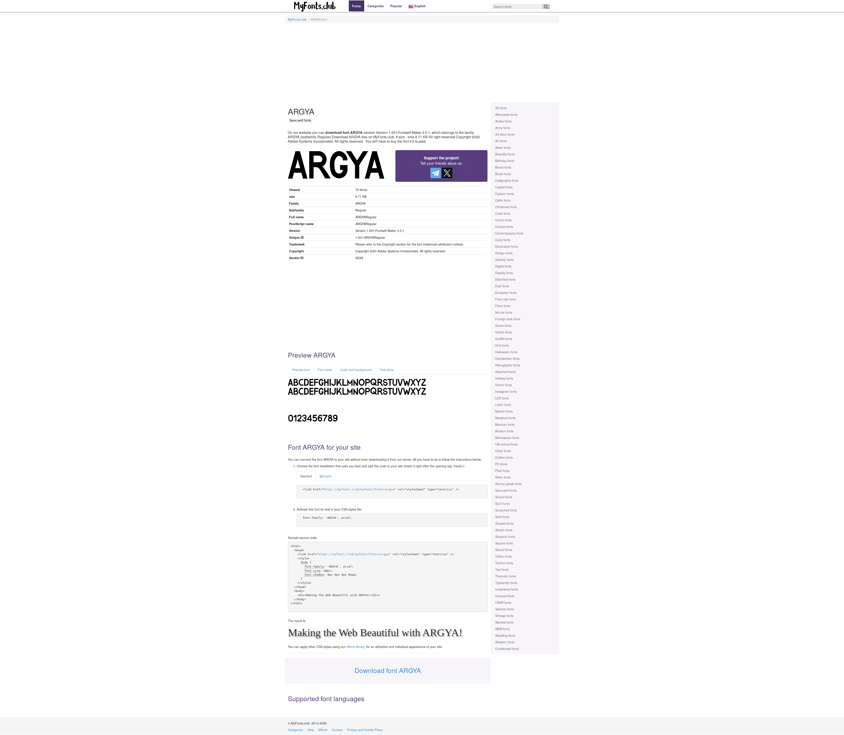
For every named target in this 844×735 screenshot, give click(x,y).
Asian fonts (503, 147)
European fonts (506, 292)
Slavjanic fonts (505, 536)
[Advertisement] (422, 65)
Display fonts (504, 273)
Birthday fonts (504, 160)
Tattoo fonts (503, 556)
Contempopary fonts (509, 233)
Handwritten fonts (507, 358)
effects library (355, 646)
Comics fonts (504, 226)
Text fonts (502, 569)
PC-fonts (501, 464)
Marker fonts (504, 411)
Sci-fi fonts (502, 503)
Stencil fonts (503, 550)
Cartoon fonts (504, 193)
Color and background (355, 370)
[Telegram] (435, 173)
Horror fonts (503, 385)
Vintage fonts (504, 615)
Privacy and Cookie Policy (365, 730)
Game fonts (503, 325)
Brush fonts (503, 174)
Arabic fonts (503, 121)
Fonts (356, 6)
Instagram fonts (506, 391)
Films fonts (502, 306)
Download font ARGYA (388, 670)
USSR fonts (503, 602)
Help (310, 730)
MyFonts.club (297, 19)
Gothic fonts (503, 332)
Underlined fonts (506, 589)
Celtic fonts (503, 200)
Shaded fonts (504, 523)
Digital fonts (503, 266)
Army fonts (502, 128)
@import (325, 476)
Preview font (300, 370)
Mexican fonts (505, 424)
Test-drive (386, 370)
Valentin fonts (504, 609)
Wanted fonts (504, 622)
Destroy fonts (504, 259)
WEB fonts (502, 629)
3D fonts (501, 108)
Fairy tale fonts (505, 299)
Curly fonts (502, 240)
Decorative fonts (506, 246)
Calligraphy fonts (506, 180)
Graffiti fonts (503, 339)
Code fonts (502, 213)
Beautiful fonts (505, 154)
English (419, 6)
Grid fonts (502, 345)
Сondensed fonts (507, 648)
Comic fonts (503, 220)
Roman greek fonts (508, 484)
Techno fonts (504, 563)
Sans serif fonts (506, 490)
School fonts (503, 497)
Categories (375, 6)
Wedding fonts (505, 635)
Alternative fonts (506, 114)
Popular (396, 6)
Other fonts (503, 451)
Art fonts (501, 141)
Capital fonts (504, 187)
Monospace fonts (507, 437)
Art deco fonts (505, 134)
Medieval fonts (505, 418)
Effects (322, 730)
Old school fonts (506, 444)
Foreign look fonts (507, 319)
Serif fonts (502, 517)
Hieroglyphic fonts (507, 365)
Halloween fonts (506, 352)
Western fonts (505, 642)
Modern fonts (504, 431)
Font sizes (324, 370)
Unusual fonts (504, 596)
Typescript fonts (506, 582)
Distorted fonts (505, 279)
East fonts (502, 286)
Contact (337, 730)
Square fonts (504, 543)
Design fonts (504, 253)
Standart (306, 476)
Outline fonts (504, 457)
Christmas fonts (506, 207)
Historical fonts (505, 371)
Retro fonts (503, 477)
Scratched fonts (506, 510)
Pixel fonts (502, 470)
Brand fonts (503, 167)
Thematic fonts (505, 576)
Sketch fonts (503, 530)
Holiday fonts (504, 378)
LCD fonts (502, 398)
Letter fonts (503, 404)
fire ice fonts (503, 312)
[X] (447, 173)
